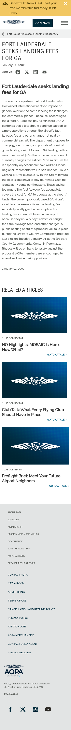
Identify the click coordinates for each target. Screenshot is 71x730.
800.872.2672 (11, 693)
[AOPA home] (14, 23)
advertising (16, 591)
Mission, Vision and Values (23, 534)
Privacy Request (19, 652)
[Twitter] (23, 709)
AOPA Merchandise (21, 635)
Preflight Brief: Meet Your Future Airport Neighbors (31, 478)
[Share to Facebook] (17, 72)
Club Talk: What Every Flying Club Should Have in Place (33, 412)
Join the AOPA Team (19, 548)
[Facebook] (10, 709)
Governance (15, 541)
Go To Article (55, 354)
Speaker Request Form (21, 563)
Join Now (42, 23)
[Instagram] (35, 709)
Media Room (16, 583)
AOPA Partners (16, 556)
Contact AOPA (18, 574)
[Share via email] (44, 72)
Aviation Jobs (17, 626)
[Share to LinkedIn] (35, 72)
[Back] (4, 34)
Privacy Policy (18, 617)
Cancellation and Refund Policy (31, 609)
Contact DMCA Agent (22, 643)
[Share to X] (26, 72)
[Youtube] (48, 709)
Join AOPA (13, 519)
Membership (15, 527)
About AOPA (14, 512)
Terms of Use (17, 600)
